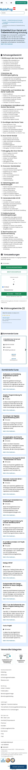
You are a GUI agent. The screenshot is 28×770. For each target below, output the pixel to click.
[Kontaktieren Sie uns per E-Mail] (11, 3)
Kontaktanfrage (21, 2)
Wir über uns (5, 718)
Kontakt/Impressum (8, 720)
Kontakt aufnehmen (18, 767)
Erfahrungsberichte (8, 728)
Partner (3, 723)
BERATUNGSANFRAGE (14, 272)
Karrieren (4, 731)
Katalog (3, 672)
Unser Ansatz (5, 688)
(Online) (6, 287)
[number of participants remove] (14, 279)
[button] (25, 350)
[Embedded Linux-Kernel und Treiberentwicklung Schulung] (7, 9)
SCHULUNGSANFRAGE (14, 267)
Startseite (4, 20)
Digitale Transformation (9, 704)
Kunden (3, 726)
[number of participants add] (14, 284)
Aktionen (4, 675)
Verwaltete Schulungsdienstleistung (13, 707)
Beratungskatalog (7, 696)
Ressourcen (5, 680)
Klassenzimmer (8, 290)
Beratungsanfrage (7, 693)
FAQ (2, 734)
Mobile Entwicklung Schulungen (15, 20)
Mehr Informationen (7, 44)
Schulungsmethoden (8, 677)
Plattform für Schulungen (10, 710)
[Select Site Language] (2, 2)
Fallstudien (5, 691)
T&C (2, 736)
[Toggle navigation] (26, 9)
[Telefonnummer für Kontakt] (6, 3)
